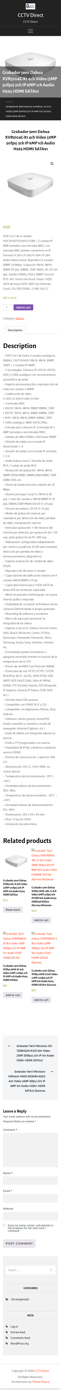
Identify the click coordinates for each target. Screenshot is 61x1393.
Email (7, 1191)
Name (8, 1173)
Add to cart (23, 307)
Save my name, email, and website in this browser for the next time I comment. (30, 1228)
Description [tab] (15, 330)
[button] (52, 164)
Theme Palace (40, 1381)
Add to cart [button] (41, 920)
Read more (13, 909)
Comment (10, 1129)
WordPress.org (19, 1343)
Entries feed (18, 1332)
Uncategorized (20, 1299)
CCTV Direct (30, 15)
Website (8, 1208)
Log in (14, 1326)
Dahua (20, 318)
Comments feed (20, 1338)
